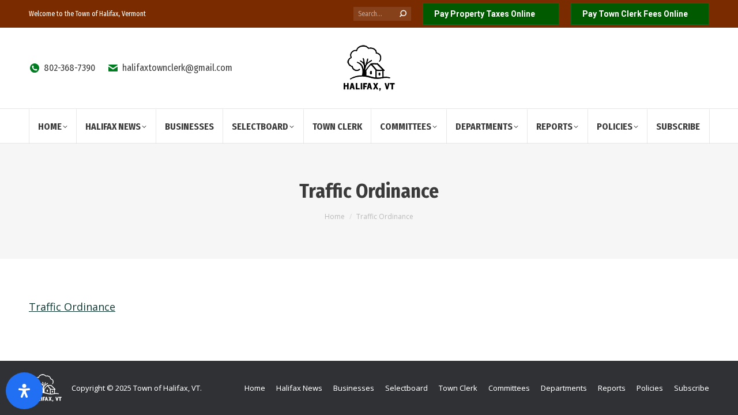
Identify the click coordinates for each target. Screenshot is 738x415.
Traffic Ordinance (72, 307)
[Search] (403, 14)
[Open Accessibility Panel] (24, 390)
